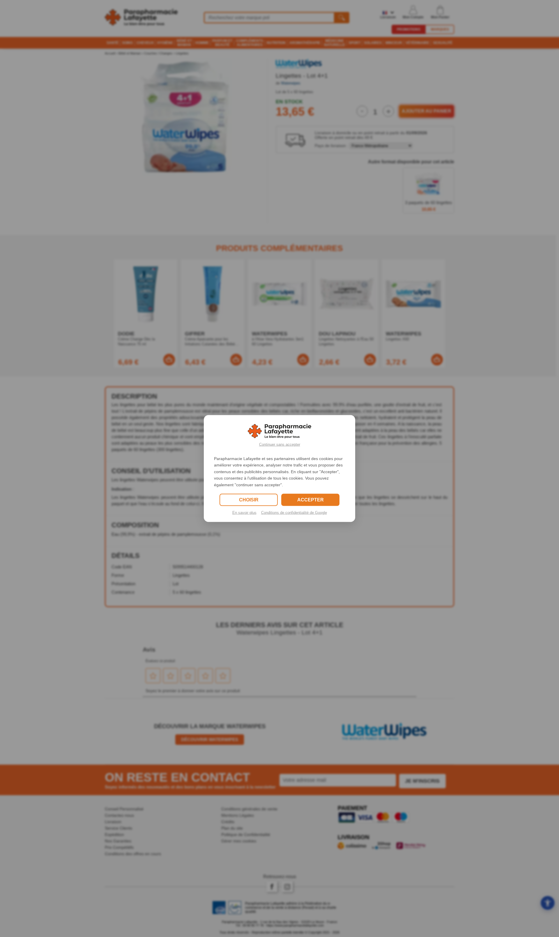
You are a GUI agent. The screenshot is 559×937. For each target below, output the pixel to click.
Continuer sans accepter (279, 444)
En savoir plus (244, 512)
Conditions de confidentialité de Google (294, 512)
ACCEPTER (310, 499)
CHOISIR (249, 499)
